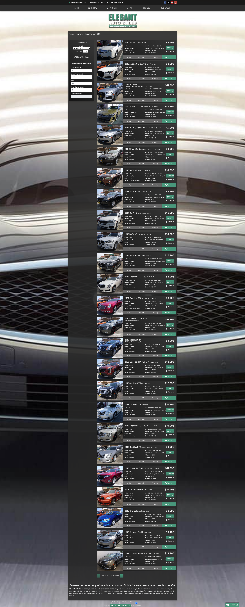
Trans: (126, 53)
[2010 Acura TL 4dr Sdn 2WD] (110, 50)
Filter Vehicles (82, 57)
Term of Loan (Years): (78, 87)
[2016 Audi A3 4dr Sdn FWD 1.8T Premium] (110, 71)
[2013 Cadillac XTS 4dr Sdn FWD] (110, 412)
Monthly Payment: (76, 93)
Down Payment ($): (77, 74)
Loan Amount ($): (76, 67)
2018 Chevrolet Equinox (142, 468)
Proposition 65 (142, 603)
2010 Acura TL (136, 42)
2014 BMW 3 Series (142, 128)
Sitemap (122, 603)
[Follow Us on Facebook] (165, 2)
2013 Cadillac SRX (136, 341)
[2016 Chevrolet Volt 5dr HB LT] (110, 518)
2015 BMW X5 (138, 234)
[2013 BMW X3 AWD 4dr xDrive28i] (110, 199)
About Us (118, 601)
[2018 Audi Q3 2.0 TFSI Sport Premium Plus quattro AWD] (110, 92)
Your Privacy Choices (130, 603)
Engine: (147, 48)
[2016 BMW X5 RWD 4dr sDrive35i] (110, 263)
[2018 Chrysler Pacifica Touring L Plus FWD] (110, 561)
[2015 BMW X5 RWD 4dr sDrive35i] (110, 241)
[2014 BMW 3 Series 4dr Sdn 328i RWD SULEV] (110, 135)
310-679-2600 (117, 3)
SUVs (138, 589)
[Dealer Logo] (122, 21)
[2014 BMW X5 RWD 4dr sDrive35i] (110, 220)
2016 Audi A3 (140, 64)
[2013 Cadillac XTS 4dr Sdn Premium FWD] (110, 433)
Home (113, 601)
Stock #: (147, 53)
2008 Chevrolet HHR (138, 490)
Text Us (169, 57)
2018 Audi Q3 (139, 85)
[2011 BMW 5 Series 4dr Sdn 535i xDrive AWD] (110, 156)
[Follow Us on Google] (175, 2)
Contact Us (123, 601)
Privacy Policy (130, 601)
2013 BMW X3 (138, 191)
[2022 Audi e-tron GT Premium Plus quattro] (110, 114)
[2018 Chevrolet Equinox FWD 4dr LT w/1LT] (110, 476)
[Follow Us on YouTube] (172, 2)
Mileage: (148, 50)
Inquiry (129, 57)
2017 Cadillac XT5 (138, 383)
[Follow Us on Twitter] (168, 2)
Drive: (126, 50)
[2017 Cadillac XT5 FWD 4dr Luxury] (110, 390)
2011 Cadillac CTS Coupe (136, 319)
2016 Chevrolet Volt (137, 511)
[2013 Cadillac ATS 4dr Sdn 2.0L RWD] (110, 284)
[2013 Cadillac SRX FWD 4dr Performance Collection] (110, 348)
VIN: (146, 46)
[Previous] (98, 575)
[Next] (121, 575)
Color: (126, 46)
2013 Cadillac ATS (139, 277)
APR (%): (73, 80)
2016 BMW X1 (137, 170)
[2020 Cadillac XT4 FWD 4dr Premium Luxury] (110, 369)
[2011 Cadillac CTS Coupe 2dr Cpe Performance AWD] (110, 326)
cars (128, 589)
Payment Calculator (81, 63)
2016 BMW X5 (138, 255)
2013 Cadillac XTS (138, 404)
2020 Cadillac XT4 (142, 362)
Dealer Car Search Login (105, 603)
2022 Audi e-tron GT (141, 106)
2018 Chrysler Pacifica (138, 532)
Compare (171, 51)
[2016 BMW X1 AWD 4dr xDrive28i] (110, 178)
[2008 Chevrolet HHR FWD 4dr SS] (110, 497)
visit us (119, 593)
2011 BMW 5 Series (142, 149)
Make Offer (141, 57)
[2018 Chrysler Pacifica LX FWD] (110, 539)
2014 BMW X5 (138, 213)
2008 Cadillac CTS (140, 298)
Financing (155, 57)
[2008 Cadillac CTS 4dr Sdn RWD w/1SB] (110, 305)
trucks (133, 589)
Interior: (127, 48)
